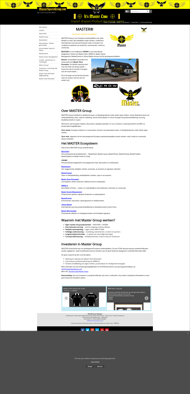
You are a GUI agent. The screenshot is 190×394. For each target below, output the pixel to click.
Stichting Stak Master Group (78, 271)
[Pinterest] (107, 330)
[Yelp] (102, 330)
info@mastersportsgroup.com (71, 269)
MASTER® (65, 151)
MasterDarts (65, 167)
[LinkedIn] (97, 330)
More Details (95, 362)
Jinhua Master (66, 205)
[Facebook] (83, 330)
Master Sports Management (71, 192)
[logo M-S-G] (52, 9)
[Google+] (92, 330)
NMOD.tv (64, 186)
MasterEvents (66, 198)
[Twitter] (87, 330)
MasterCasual (66, 173)
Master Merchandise (68, 211)
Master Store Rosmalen (70, 179)
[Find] (150, 11)
